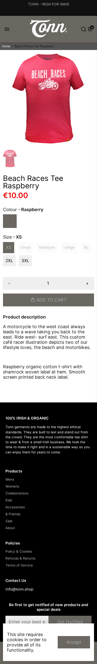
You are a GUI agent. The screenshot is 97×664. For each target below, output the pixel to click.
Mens (9, 479)
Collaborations (16, 493)
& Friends (12, 514)
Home (6, 46)
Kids (8, 500)
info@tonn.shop (19, 589)
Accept (73, 642)
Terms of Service (19, 565)
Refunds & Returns (20, 558)
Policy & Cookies (18, 551)
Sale (8, 521)
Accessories (15, 507)
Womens (12, 486)
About (10, 528)
